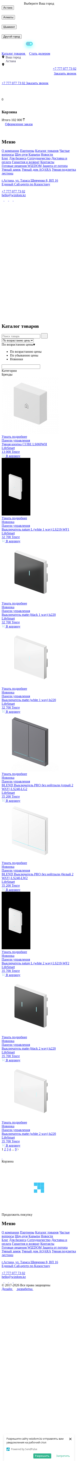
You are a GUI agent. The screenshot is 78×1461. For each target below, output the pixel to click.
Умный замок (11, 169)
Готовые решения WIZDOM (22, 166)
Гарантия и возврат (26, 162)
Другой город (11, 36)
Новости (47, 154)
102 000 (17, 120)
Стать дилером (39, 53)
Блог (5, 158)
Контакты (47, 162)
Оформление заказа (19, 124)
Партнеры (27, 150)
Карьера (34, 154)
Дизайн (7, 1289)
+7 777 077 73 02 (14, 83)
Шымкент (9, 26)
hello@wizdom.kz (14, 195)
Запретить (63, 1456)
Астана (7, 7)
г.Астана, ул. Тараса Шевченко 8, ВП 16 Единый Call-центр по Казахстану (30, 182)
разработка (25, 1289)
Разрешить (42, 1456)
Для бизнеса (17, 158)
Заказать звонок (65, 73)
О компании (10, 150)
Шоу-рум (21, 154)
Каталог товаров (14, 53)
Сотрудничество (39, 158)
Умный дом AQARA (36, 169)
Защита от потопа (55, 166)
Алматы (8, 17)
